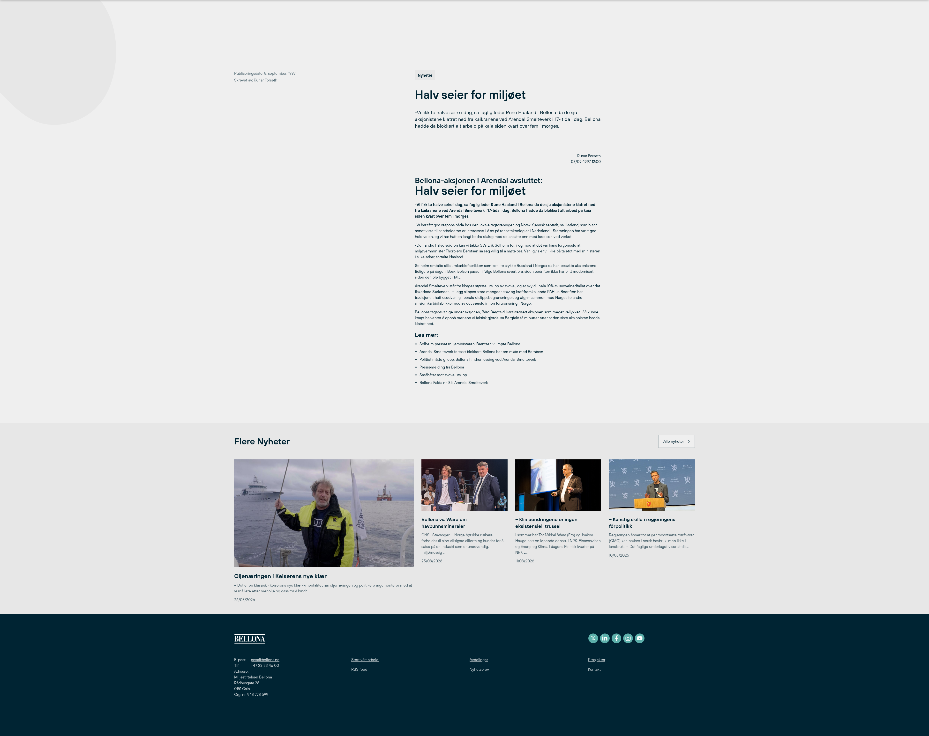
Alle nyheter (673, 441)
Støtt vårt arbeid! (365, 659)
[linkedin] (605, 638)
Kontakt (594, 669)
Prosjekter (596, 659)
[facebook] (616, 638)
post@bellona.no (265, 659)
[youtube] (639, 638)
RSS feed (359, 669)
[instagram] (628, 638)
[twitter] (593, 638)
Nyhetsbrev (479, 669)
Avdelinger (479, 659)
